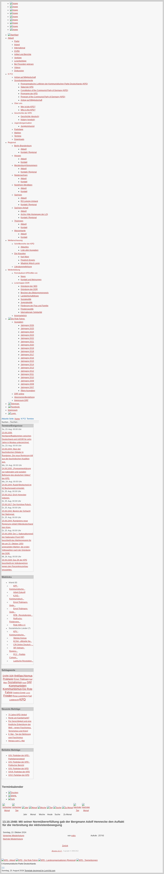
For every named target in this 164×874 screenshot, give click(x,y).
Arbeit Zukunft (19, 592)
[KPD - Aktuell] (8, 860)
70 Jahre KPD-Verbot (17, 715)
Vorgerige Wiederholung (13, 835)
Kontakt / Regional (29, 152)
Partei (16, 41)
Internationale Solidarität (31, 312)
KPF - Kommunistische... (17, 587)
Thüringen (18, 221)
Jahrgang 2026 (27, 325)
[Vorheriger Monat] (7, 810)
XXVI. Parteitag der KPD (18, 775)
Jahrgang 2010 (27, 377)
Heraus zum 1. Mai (16, 741)
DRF (29, 682)
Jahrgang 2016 (27, 358)
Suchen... (6, 422)
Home (17, 419)
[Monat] (33, 807)
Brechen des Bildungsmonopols (35, 293)
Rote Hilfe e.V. (19, 625)
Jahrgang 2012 (27, 371)
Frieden (7, 695)
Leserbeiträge (20, 61)
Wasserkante (20, 231)
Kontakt (24, 162)
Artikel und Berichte (22, 54)
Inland (17, 45)
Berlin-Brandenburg (23, 146)
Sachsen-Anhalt (21, 208)
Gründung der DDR (29, 289)
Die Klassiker (20, 253)
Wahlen (17, 133)
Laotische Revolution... (23, 661)
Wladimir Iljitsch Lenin (30, 263)
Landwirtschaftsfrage (30, 296)
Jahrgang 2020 (27, 345)
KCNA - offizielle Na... (22, 641)
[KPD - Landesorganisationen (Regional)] (57, 860)
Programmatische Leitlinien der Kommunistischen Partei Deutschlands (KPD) (54, 84)
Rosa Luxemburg (20, 696)
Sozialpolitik (26, 299)
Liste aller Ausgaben (29, 250)
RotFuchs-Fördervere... (15, 620)
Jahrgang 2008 (27, 384)
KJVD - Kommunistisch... (16, 597)
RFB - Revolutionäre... (23, 615)
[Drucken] (13, 792)
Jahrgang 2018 (27, 351)
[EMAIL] (12, 796)
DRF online (19, 394)
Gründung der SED (29, 286)
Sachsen (18, 195)
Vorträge (18, 58)
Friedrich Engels (28, 260)
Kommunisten (17, 685)
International (19, 48)
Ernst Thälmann (21, 679)
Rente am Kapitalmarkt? (18, 718)
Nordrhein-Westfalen (23, 185)
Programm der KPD (29, 93)
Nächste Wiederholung (13, 839)
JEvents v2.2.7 (57, 851)
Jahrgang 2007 (27, 387)
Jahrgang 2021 (27, 342)
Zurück (65, 846)
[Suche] (57, 807)
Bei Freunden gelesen (24, 64)
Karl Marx (25, 257)
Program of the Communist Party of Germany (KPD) (43, 97)
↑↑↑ (3, 867)
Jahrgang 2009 (27, 381)
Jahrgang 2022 (27, 338)
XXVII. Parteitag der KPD (19, 772)
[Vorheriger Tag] (16, 810)
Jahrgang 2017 (27, 355)
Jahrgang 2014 (27, 364)
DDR (11, 676)
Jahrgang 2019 (27, 348)
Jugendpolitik (26, 302)
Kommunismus (12, 689)
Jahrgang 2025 (27, 328)
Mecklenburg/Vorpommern (25, 165)
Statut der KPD (27, 87)
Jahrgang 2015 (27, 361)
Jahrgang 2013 (27, 368)
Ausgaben (18, 322)
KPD (22, 699)
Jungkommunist (27, 126)
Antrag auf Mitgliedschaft (25, 77)
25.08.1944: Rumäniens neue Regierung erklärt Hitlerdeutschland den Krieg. (17, 524)
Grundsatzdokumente (23, 80)
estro (73, 835)
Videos (17, 67)
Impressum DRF (21, 400)
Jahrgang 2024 (27, 332)
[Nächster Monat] (86, 810)
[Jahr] (25, 807)
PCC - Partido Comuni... (17, 656)
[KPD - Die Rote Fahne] (27, 860)
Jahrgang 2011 (27, 374)
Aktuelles (25, 247)
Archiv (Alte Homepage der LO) (34, 214)
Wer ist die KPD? (28, 107)
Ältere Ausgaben (28, 390)
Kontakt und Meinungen (31, 279)
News (23, 276)
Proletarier (8, 679)
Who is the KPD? (28, 110)
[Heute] (50, 807)
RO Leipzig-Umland (29, 201)
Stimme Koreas (20, 638)
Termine (17, 136)
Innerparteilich (20, 315)
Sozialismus (15, 682)
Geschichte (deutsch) (30, 116)
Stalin (24, 682)
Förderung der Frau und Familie (34, 306)
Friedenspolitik (27, 309)
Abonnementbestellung (24, 397)
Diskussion (19, 71)
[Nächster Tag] (77, 810)
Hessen (17, 156)
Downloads (19, 139)
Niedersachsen (21, 175)
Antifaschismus (23, 675)
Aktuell (24, 149)
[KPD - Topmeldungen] (87, 860)
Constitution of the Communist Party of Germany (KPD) (44, 90)
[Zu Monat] (67, 807)
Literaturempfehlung (23, 267)
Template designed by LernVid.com (40, 871)
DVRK (17, 51)
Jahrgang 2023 (27, 335)
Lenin (28, 693)
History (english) (28, 120)
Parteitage (18, 129)
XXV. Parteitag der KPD (18, 768)
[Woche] (42, 807)
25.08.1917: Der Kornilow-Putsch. (16, 504)
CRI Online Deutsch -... (23, 645)
